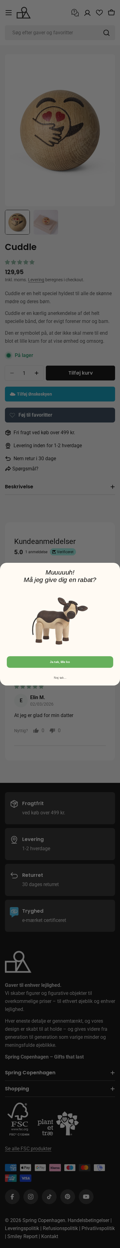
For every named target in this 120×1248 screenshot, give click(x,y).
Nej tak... (60, 677)
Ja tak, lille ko (60, 662)
